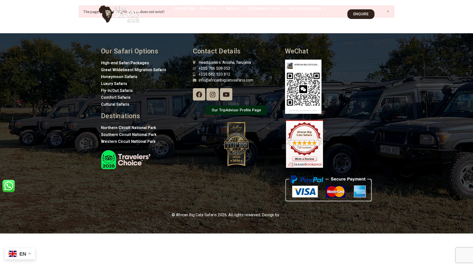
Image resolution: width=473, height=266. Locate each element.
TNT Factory (290, 215)
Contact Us (310, 19)
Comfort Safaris (116, 97)
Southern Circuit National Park (129, 134)
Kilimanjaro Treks (264, 8)
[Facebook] (199, 94)
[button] (210, 8)
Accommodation (305, 8)
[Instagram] (212, 94)
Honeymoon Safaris (119, 76)
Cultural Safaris (115, 104)
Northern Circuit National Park (128, 127)
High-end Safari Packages (125, 63)
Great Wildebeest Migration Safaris (133, 69)
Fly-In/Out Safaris (117, 90)
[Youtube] (226, 94)
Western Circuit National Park (128, 141)
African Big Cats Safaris (304, 133)
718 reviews (304, 147)
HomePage (185, 8)
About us (208, 8)
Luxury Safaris (114, 83)
